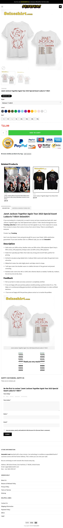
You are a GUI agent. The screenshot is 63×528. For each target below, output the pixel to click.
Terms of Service (6, 490)
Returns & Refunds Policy (8, 483)
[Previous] (4, 40)
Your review (7, 400)
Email (5, 422)
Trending (14, 233)
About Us (3, 480)
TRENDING (3, 88)
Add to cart (35, 133)
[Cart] (60, 6)
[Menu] (2, 7)
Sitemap (3, 493)
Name (6, 414)
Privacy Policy (5, 487)
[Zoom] (3, 68)
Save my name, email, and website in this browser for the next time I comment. (28, 430)
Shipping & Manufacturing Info (21, 208)
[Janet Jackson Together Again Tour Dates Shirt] (46, 179)
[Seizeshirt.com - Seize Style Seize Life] (31, 6)
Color (3, 107)
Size (2, 115)
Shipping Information (7, 506)
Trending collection (10, 225)
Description (5, 208)
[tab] (6, 208)
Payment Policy (5, 509)
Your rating (7, 394)
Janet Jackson (27, 153)
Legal (2, 516)
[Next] (58, 40)
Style (3, 99)
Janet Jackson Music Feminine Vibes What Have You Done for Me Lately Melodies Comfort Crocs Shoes (16, 197)
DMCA (3, 513)
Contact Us (4, 503)
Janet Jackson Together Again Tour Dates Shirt (45, 196)
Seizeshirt (47, 239)
